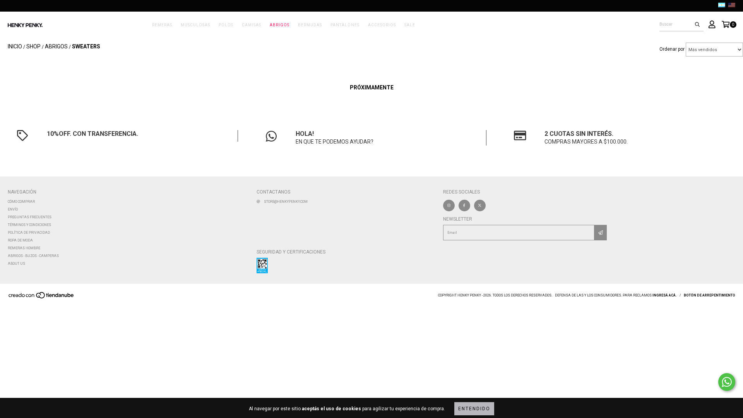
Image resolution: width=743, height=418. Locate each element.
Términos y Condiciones (29, 225)
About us (16, 264)
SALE (409, 25)
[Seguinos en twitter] (480, 205)
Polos (226, 25)
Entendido (474, 408)
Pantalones (345, 25)
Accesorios (382, 25)
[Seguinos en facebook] (464, 205)
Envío (13, 209)
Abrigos (279, 25)
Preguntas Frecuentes (29, 217)
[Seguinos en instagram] (449, 205)
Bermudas (310, 25)
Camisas (251, 25)
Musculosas (195, 25)
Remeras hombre (24, 248)
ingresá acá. (664, 295)
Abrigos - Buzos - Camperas (33, 256)
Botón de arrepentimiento (709, 295)
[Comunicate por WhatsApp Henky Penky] (726, 382)
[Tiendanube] (41, 297)
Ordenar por (672, 49)
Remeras (162, 25)
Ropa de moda (20, 240)
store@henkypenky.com (286, 202)
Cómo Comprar (21, 202)
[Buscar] (697, 24)
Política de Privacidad (29, 233)
